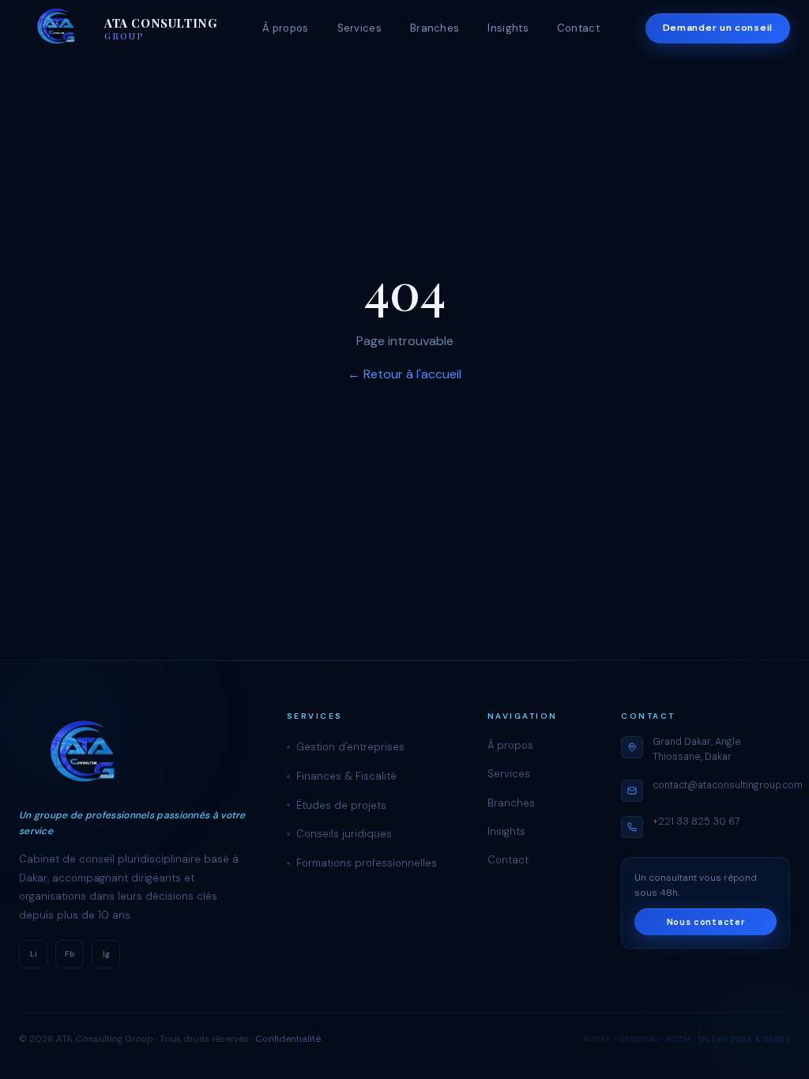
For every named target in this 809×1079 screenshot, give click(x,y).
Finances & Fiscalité (346, 776)
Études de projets (341, 805)
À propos (285, 28)
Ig (106, 954)
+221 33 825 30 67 (696, 821)
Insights (507, 28)
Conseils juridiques (344, 833)
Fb (70, 954)
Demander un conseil (718, 27)
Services (359, 28)
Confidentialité (288, 1039)
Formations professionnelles (366, 863)
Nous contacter (706, 921)
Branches (434, 28)
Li (33, 954)
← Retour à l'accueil (404, 374)
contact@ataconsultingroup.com (728, 785)
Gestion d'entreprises (350, 747)
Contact (578, 28)
